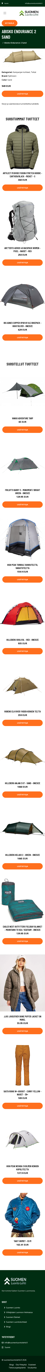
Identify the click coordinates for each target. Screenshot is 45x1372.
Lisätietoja (22, 94)
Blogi (8, 1326)
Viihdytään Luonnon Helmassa (19, 1312)
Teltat (33, 72)
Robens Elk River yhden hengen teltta (22, 711)
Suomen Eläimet (13, 1317)
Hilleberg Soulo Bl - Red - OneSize (22, 639)
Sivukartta (32, 1367)
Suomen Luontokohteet (16, 1322)
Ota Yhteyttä (21, 1364)
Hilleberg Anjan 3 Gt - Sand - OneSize (22, 783)
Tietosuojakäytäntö (17, 1367)
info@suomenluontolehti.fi (33, 3)
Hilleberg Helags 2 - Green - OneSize (22, 854)
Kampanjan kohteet (21, 72)
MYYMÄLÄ (9, 23)
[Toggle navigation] (5, 13)
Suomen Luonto (13, 1307)
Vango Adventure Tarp (22, 418)
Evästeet (32, 1364)
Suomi (6, 3)
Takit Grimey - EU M (22, 1241)
